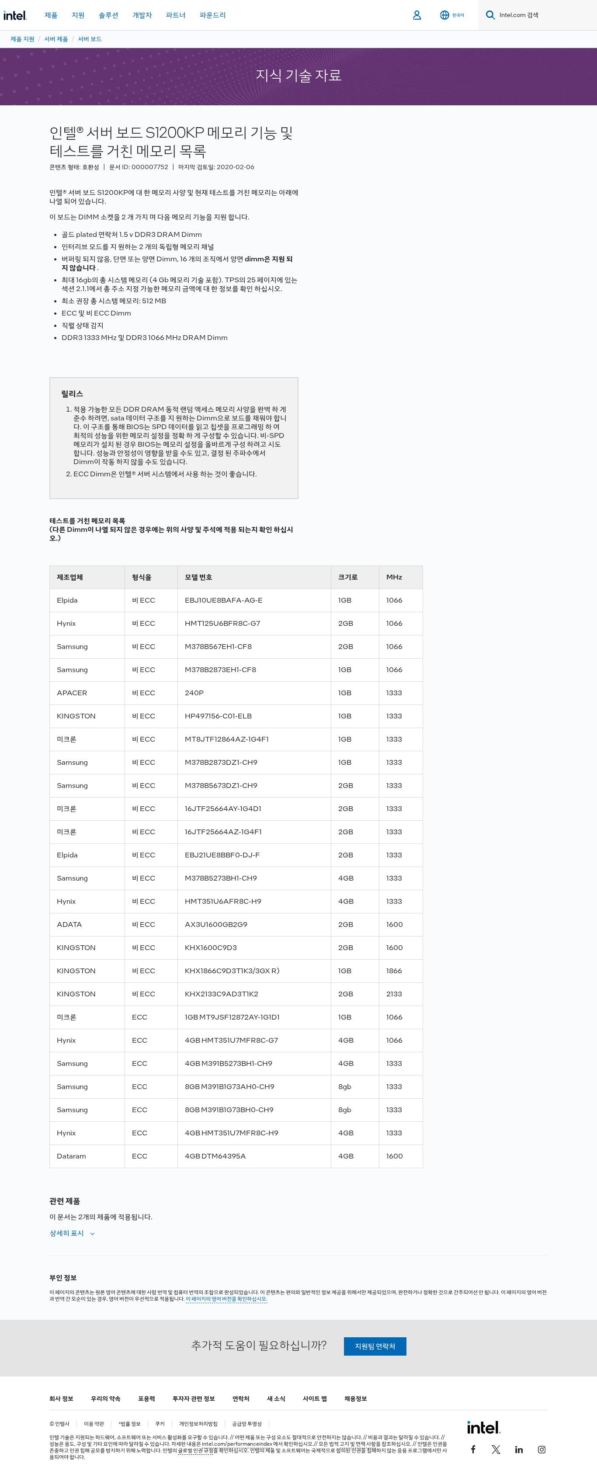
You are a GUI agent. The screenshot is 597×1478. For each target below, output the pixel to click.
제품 (51, 15)
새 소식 (276, 1398)
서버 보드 (90, 39)
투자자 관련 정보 (194, 1398)
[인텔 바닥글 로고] (484, 1427)
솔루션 (108, 15)
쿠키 (160, 1424)
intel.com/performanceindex (237, 1443)
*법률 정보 (129, 1424)
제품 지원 (22, 39)
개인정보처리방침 (198, 1424)
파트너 (176, 15)
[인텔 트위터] (496, 1448)
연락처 (241, 1398)
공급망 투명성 (247, 1424)
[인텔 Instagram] (541, 1448)
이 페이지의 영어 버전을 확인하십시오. (226, 1298)
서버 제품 (56, 39)
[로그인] (417, 15)
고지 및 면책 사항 (358, 1443)
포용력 (146, 1398)
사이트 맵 (315, 1398)
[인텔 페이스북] (473, 1448)
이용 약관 (94, 1424)
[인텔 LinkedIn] (519, 1448)
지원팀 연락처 (375, 1346)
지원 (78, 15)
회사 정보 (61, 1398)
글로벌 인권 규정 (195, 1450)
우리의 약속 (106, 1398)
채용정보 (355, 1398)
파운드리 (213, 15)
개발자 (142, 15)
